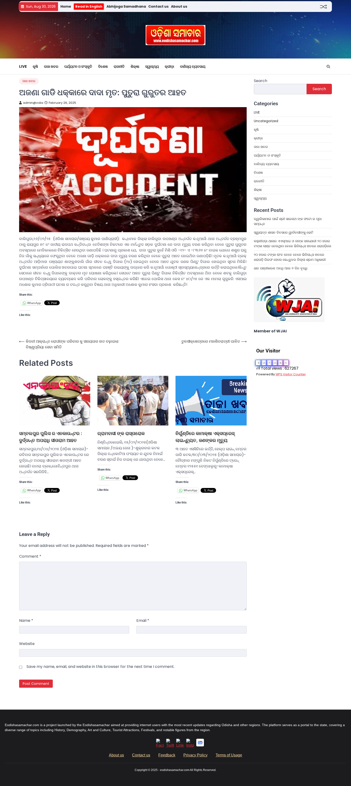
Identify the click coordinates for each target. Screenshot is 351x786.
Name (26, 620)
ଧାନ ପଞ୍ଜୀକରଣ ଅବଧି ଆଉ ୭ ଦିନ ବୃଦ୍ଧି (280, 268)
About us (179, 6)
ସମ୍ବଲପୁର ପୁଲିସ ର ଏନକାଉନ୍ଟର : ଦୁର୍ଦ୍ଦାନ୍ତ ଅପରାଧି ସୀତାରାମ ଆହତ (50, 437)
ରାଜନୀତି (119, 66)
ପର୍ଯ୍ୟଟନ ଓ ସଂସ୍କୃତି (78, 66)
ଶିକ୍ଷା (135, 66)
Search (260, 81)
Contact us (158, 6)
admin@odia (33, 103)
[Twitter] (170, 745)
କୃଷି (35, 66)
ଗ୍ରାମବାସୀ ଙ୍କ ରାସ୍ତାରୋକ (121, 433)
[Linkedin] (180, 745)
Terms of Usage (229, 755)
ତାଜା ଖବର (51, 66)
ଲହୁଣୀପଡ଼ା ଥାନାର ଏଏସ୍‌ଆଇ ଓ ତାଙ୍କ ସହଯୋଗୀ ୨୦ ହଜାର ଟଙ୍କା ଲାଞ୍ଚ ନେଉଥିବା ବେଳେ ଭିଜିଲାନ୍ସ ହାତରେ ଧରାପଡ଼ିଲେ (292, 243)
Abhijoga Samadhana (126, 6)
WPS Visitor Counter (291, 374)
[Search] (328, 66)
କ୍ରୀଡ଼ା (169, 66)
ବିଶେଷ (103, 66)
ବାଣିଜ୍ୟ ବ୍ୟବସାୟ (192, 66)
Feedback (166, 755)
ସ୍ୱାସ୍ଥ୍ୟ (152, 66)
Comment (30, 556)
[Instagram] (190, 745)
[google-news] (200, 745)
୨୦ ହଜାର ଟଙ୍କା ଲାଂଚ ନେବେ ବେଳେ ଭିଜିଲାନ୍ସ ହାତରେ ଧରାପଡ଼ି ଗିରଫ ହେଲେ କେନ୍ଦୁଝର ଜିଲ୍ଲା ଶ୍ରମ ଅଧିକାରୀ (290, 257)
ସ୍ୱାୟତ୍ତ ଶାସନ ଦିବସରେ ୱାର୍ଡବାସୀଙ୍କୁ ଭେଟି (283, 232)
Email (142, 620)
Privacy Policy (195, 755)
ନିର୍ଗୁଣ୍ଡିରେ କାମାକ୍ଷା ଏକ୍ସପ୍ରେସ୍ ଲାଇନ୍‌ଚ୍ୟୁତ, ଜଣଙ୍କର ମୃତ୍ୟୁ (205, 437)
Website (27, 643)
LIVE (23, 66)
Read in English (88, 6)
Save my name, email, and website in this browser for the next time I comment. (101, 666)
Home (65, 6)
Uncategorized (266, 121)
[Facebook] (160, 745)
